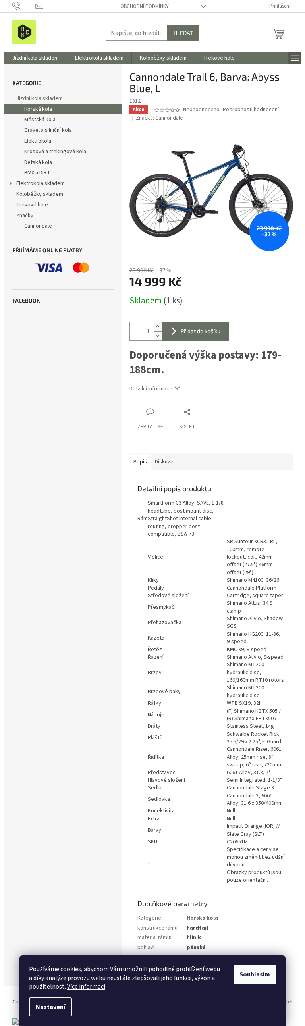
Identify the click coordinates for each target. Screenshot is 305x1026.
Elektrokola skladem (40, 183)
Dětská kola (38, 162)
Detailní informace (150, 389)
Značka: (159, 118)
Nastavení (50, 1007)
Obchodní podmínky (144, 6)
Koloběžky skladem (39, 194)
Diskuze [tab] (164, 462)
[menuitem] (35, 58)
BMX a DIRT (37, 173)
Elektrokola (37, 141)
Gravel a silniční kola (48, 130)
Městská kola (40, 119)
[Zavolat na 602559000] (24, 6)
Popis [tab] (140, 462)
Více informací (86, 986)
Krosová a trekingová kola (55, 152)
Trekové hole (32, 205)
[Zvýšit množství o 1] (158, 326)
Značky (24, 216)
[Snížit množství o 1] (158, 335)
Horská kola (38, 109)
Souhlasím (254, 974)
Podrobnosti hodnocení (251, 110)
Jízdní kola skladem (39, 98)
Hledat (183, 32)
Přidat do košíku (200, 331)
